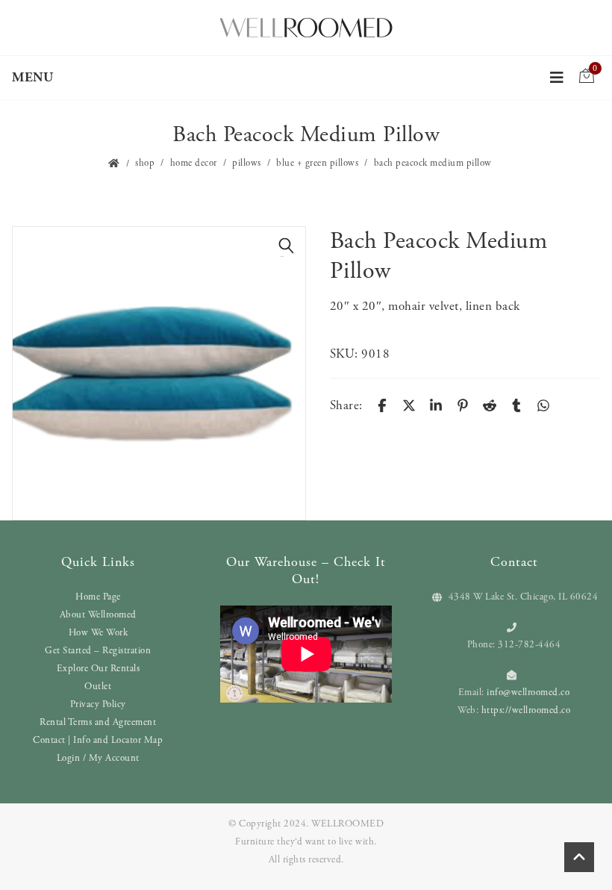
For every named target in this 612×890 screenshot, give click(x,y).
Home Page (98, 597)
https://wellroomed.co (526, 710)
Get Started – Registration (98, 650)
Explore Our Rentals (98, 668)
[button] (286, 245)
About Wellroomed (98, 615)
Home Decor (193, 163)
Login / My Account (98, 758)
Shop (144, 163)
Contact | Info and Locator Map (98, 740)
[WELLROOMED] (306, 26)
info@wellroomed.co (528, 692)
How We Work (98, 632)
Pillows (246, 163)
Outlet (97, 686)
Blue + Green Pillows (317, 163)
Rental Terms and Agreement (98, 722)
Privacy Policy (98, 704)
